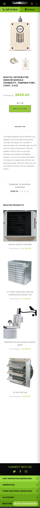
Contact (30, 9)
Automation (20, 187)
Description (20, 126)
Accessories (24, 184)
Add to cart (20, 109)
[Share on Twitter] (22, 191)
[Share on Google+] (25, 191)
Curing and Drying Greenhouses (17, 491)
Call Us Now (11, 9)
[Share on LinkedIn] (28, 191)
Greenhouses (8, 485)
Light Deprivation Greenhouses (17, 479)
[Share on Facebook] (19, 191)
